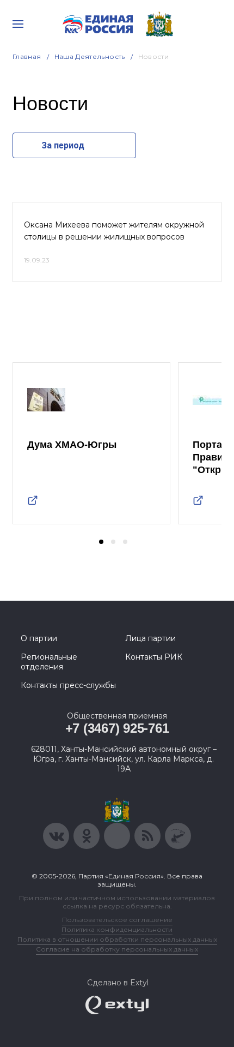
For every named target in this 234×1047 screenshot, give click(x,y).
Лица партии (150, 638)
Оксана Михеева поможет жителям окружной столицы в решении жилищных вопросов (114, 231)
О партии (39, 638)
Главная (27, 56)
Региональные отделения (49, 662)
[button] (101, 542)
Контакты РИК (153, 657)
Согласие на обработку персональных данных (117, 949)
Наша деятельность (89, 56)
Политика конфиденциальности (117, 929)
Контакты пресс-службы (68, 685)
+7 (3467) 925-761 (117, 728)
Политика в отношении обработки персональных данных (117, 939)
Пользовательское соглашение (117, 920)
